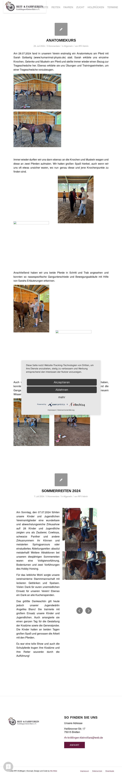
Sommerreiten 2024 (61, 491)
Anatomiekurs (61, 40)
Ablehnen (61, 389)
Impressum (52, 410)
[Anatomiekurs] (61, 29)
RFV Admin (83, 46)
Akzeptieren (62, 382)
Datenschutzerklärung (66, 410)
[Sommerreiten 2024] (61, 479)
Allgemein (68, 46)
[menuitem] (41, 7)
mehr (61, 397)
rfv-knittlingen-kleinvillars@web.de (83, 737)
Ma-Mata (53, 770)
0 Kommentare (53, 46)
